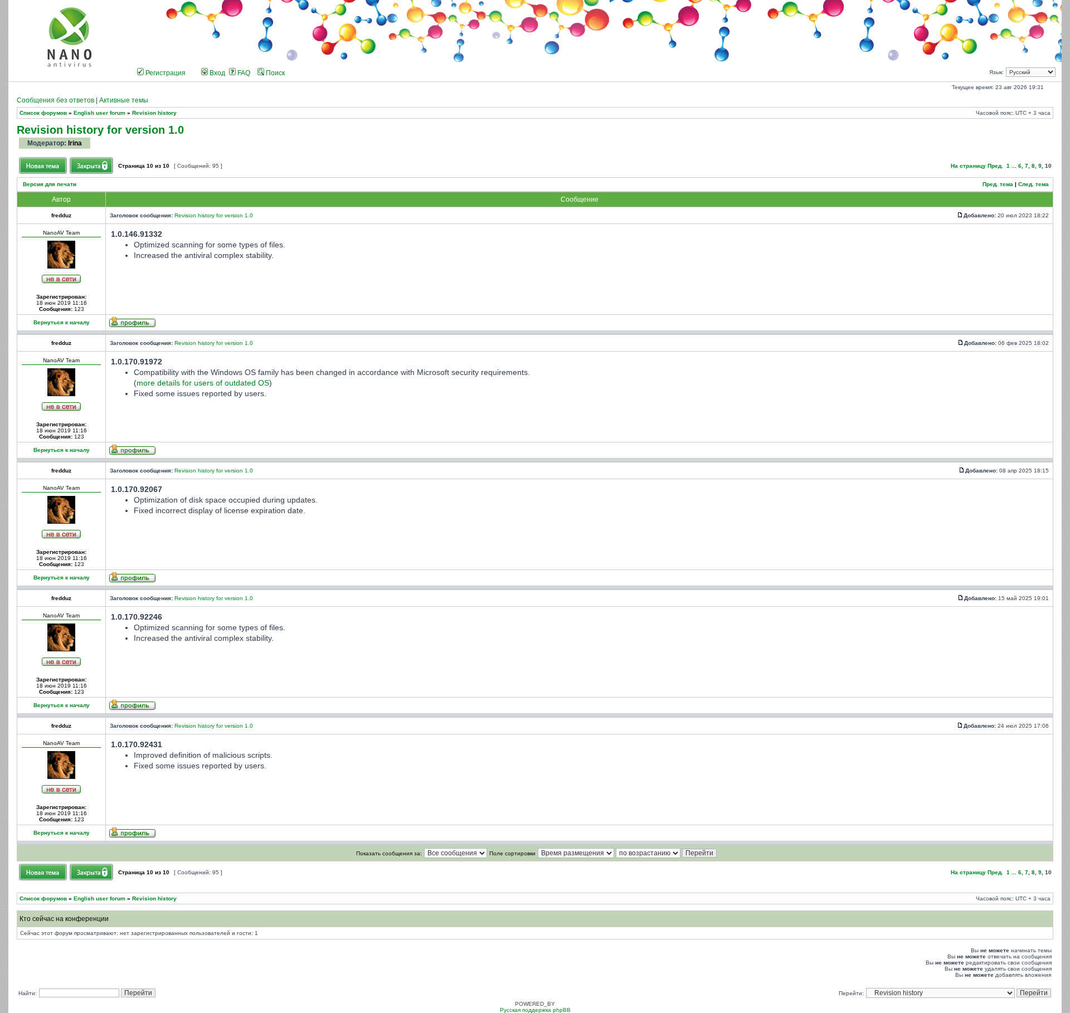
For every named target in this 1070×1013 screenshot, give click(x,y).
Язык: (996, 72)
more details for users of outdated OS (203, 383)
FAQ (243, 73)
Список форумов (43, 113)
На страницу (968, 166)
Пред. (995, 166)
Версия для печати (49, 184)
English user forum (99, 113)
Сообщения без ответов (55, 100)
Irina (75, 143)
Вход (216, 73)
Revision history (154, 113)
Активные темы (123, 100)
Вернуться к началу (61, 322)
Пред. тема (998, 184)
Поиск (274, 73)
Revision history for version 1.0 (100, 129)
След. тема (1033, 184)
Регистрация (165, 73)
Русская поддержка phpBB (535, 1010)
